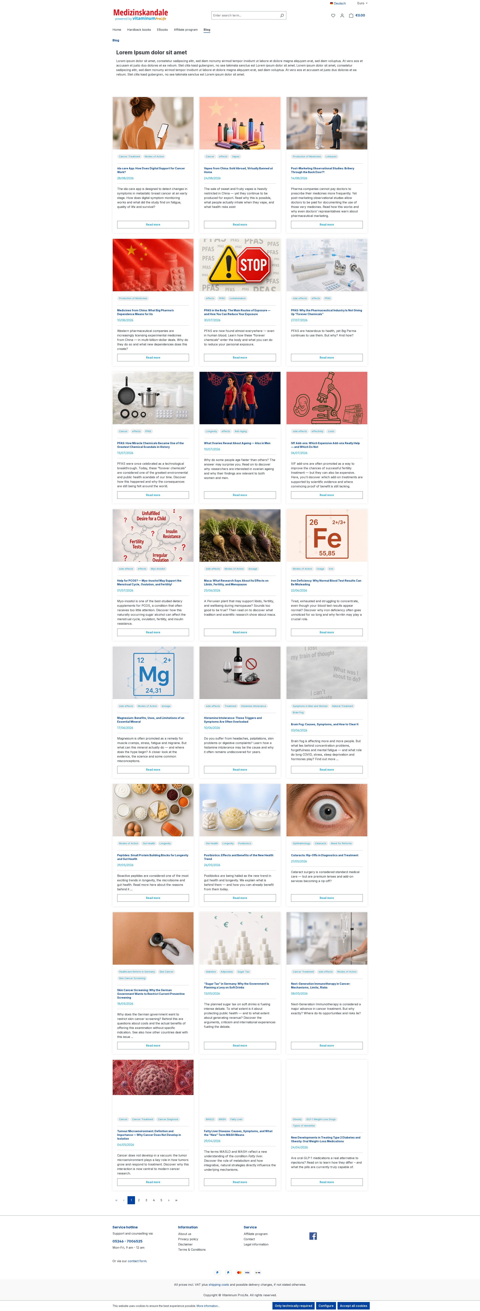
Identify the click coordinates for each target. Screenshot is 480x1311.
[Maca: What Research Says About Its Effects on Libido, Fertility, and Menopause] (240, 535)
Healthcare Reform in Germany (137, 971)
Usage (320, 568)
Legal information (256, 1244)
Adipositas (227, 971)
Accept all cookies (353, 1306)
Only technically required (293, 1306)
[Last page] (176, 1200)
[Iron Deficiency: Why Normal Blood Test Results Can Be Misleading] (326, 535)
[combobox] (244, 15)
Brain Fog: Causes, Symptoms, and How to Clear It (324, 724)
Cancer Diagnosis (168, 1119)
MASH (222, 1119)
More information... (208, 1305)
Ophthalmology (301, 843)
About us (184, 1234)
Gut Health (149, 843)
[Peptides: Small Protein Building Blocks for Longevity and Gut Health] (153, 810)
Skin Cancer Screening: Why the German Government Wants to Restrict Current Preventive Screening (151, 993)
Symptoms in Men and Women (310, 706)
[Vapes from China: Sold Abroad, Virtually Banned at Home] (240, 123)
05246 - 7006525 (127, 1241)
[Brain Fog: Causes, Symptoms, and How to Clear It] (326, 673)
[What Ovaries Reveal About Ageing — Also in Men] (240, 398)
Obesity (297, 1119)
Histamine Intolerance (253, 706)
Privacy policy (188, 1239)
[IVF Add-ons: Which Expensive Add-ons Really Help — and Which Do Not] (326, 398)
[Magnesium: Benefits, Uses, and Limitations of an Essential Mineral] (153, 673)
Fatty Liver (236, 1119)
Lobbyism (331, 156)
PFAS (222, 298)
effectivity (317, 431)
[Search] (282, 15)
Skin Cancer (166, 971)
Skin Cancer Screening (132, 978)
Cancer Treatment (129, 156)
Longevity (211, 431)
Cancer (210, 156)
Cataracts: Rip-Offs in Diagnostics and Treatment (324, 855)
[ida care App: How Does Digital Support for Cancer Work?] (153, 123)
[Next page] (168, 1200)
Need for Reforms (341, 843)
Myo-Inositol (158, 568)
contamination (238, 298)
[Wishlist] (333, 15)
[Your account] (342, 15)
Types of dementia (304, 1125)
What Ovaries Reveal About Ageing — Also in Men (237, 443)
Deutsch (339, 3)
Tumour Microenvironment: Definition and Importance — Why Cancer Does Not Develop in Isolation (149, 1134)
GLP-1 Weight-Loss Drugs (321, 1119)
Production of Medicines (307, 156)
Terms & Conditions (192, 1249)
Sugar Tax (243, 971)
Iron (331, 568)
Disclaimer (185, 1244)
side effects (300, 298)
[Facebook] (313, 1228)
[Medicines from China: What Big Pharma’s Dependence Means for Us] (153, 265)
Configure (326, 1306)
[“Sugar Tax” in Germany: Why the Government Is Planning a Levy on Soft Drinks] (240, 938)
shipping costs (219, 1284)
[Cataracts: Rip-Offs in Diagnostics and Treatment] (326, 810)
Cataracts (320, 843)
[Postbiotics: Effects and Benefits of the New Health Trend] (240, 810)
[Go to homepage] (140, 14)
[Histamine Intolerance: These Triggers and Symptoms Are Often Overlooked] (240, 673)
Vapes (235, 156)
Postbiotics (244, 843)
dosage (252, 568)
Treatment (230, 706)
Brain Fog (298, 712)
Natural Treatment (342, 706)
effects (223, 156)
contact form (137, 1261)
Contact (249, 1239)
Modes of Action (154, 156)
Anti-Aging (241, 431)
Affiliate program (256, 1234)
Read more (153, 224)
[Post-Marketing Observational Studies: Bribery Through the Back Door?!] (326, 123)
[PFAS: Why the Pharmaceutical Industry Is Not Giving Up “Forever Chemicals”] (326, 265)
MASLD (210, 1119)
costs (331, 431)
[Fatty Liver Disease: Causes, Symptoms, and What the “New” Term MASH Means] (240, 1086)
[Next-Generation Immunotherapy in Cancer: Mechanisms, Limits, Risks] (326, 938)
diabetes (211, 971)
